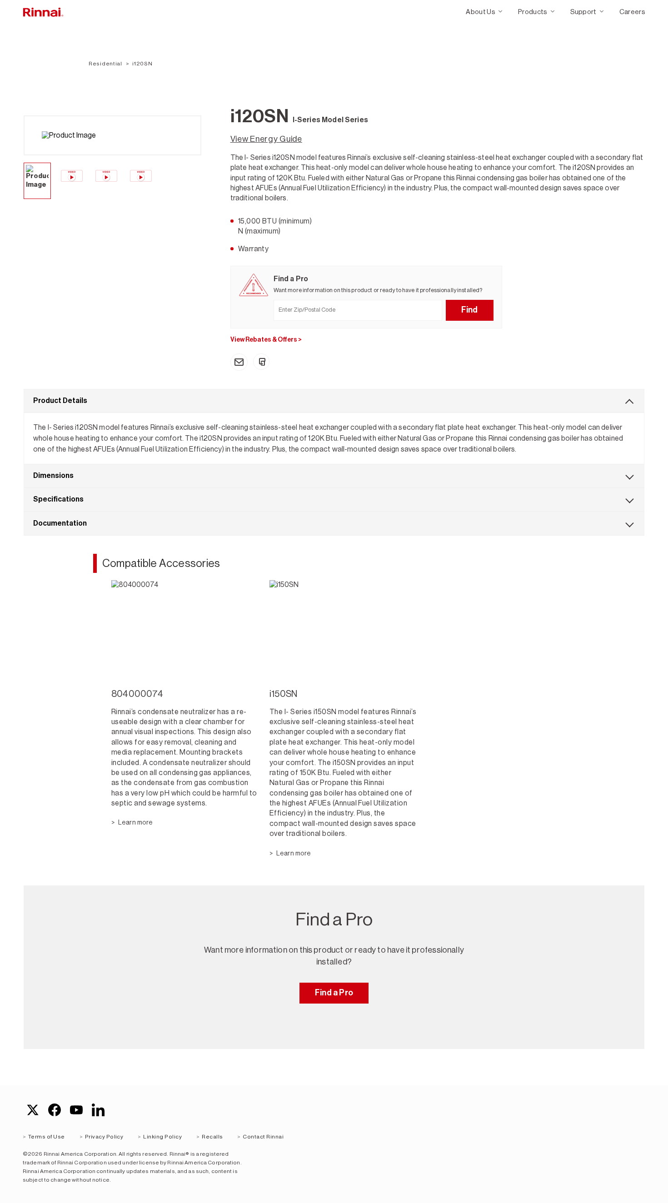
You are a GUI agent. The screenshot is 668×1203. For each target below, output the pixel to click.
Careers (632, 11)
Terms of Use (46, 1136)
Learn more (135, 822)
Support (583, 11)
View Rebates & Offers (266, 339)
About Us (480, 11)
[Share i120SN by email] (239, 362)
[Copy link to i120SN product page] (261, 361)
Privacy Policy (104, 1136)
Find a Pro (334, 993)
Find (469, 310)
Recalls (212, 1136)
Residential (105, 63)
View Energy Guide (266, 139)
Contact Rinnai (263, 1136)
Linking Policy (162, 1136)
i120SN (142, 63)
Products (533, 11)
